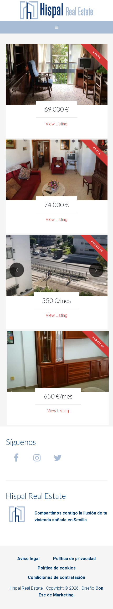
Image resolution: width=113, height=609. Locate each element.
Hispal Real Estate (56, 10)
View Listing (56, 123)
